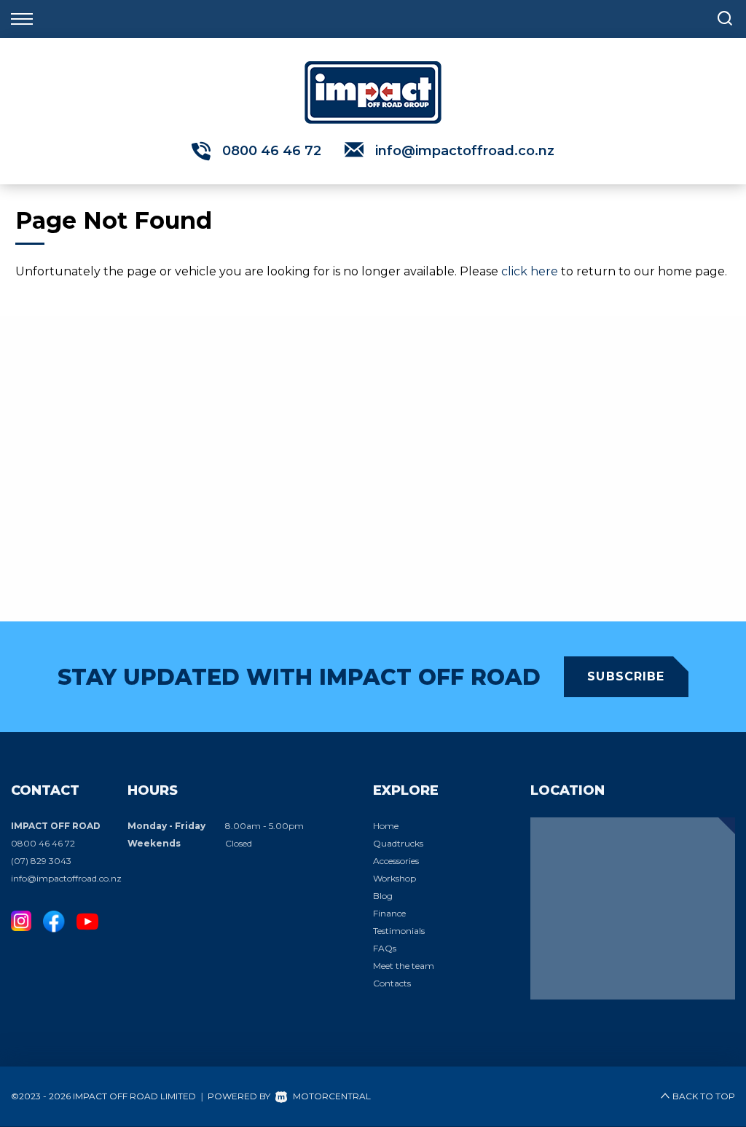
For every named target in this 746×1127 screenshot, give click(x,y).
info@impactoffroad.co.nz (464, 151)
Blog (383, 895)
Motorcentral (332, 1096)
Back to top (703, 1096)
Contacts (392, 983)
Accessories (396, 860)
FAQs (384, 948)
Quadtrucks (398, 843)
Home (385, 825)
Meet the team (403, 965)
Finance (389, 913)
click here (529, 271)
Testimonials (399, 930)
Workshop (394, 878)
